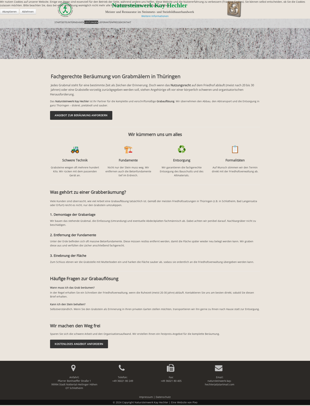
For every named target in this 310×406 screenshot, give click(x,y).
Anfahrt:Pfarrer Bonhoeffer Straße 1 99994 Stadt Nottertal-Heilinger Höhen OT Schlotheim (74, 383)
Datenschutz (163, 397)
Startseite (61, 22)
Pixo (194, 402)
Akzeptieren (9, 11)
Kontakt (126, 22)
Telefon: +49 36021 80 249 (122, 379)
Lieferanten (105, 22)
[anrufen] (123, 369)
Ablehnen (28, 11)
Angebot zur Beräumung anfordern (81, 115)
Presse (117, 22)
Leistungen (91, 22)
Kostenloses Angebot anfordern (79, 344)
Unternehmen (75, 22)
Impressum (146, 397)
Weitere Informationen (155, 16)
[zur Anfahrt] (74, 369)
